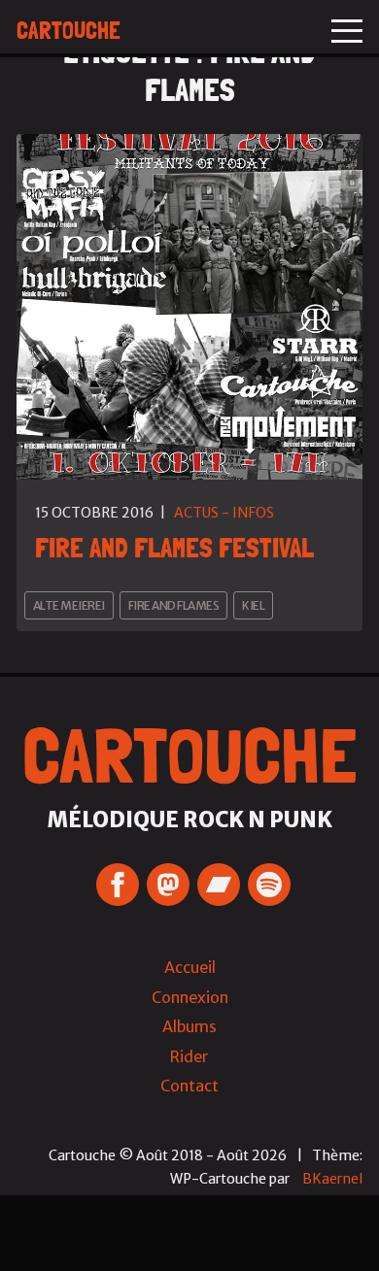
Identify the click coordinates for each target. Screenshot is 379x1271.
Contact (189, 1085)
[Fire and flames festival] (189, 307)
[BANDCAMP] (218, 884)
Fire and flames (174, 605)
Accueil (190, 967)
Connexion (190, 997)
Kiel (253, 605)
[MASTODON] (168, 884)
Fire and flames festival (174, 547)
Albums (189, 1026)
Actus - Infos (224, 512)
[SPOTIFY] (269, 884)
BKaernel (332, 1178)
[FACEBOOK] (117, 884)
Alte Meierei (69, 605)
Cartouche (69, 31)
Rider (189, 1056)
